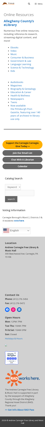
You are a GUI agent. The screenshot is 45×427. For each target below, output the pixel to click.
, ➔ (22, 145)
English (14, 230)
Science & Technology (22, 67)
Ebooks (14, 47)
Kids (12, 70)
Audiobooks (16, 82)
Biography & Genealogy (23, 88)
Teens (13, 102)
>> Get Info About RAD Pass (19, 409)
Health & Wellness (20, 95)
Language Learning (20, 64)
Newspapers (17, 98)
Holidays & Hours (13, 338)
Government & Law (20, 60)
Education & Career (20, 92)
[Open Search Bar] (29, 4)
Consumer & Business (22, 57)
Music (13, 54)
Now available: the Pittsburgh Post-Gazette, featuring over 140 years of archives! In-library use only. (25, 112)
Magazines (16, 85)
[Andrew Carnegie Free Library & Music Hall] (8, 4)
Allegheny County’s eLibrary (19, 23)
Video (13, 50)
